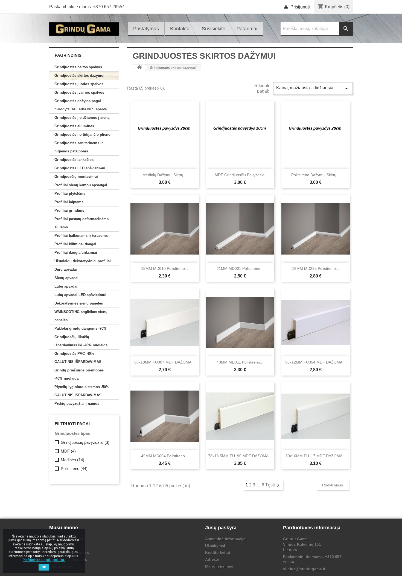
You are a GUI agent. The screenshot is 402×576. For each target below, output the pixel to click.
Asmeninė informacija (225, 539)
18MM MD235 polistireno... (315, 268)
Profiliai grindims (69, 210)
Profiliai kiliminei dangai (75, 244)
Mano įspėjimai (219, 566)
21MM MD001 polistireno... (240, 268)
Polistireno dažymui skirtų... (315, 175)
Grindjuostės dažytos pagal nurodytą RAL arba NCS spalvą (80, 105)
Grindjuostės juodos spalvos (78, 84)
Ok (44, 567)
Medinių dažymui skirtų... (164, 175)
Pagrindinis (68, 55)
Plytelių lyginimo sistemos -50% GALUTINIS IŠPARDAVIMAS (81, 391)
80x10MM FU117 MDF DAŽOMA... (316, 456)
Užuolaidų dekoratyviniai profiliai (82, 261)
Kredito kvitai (217, 552)
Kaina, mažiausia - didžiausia (313, 88)
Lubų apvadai (65, 286)
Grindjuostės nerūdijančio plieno (82, 134)
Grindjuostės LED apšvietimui (79, 168)
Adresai (212, 559)
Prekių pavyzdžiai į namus (76, 403)
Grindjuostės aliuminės (74, 126)
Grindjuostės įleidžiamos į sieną (81, 118)
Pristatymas (146, 28)
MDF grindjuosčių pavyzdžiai (240, 175)
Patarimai (247, 28)
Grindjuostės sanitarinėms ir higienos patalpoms (78, 147)
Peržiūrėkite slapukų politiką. (44, 560)
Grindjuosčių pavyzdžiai (85, 442)
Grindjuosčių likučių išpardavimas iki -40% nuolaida (80, 341)
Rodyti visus (332, 485)
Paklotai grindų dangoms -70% (80, 328)
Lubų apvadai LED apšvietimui (80, 295)
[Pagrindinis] (139, 68)
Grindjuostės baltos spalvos (78, 67)
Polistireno (74, 468)
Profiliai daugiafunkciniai (75, 252)
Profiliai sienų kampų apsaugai (80, 185)
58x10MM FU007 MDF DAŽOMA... (164, 362)
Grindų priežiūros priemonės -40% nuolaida (79, 374)
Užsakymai (215, 545)
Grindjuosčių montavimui (76, 177)
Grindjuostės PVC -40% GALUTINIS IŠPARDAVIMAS (77, 357)
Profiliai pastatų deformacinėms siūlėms (81, 223)
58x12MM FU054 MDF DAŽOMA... (315, 362)
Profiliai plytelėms (69, 193)
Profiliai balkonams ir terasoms (81, 236)
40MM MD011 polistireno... (240, 362)
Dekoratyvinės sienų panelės (78, 303)
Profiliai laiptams (68, 202)
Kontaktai (180, 28)
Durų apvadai (65, 269)
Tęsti (273, 485)
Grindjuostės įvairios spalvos (79, 92)
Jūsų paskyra (221, 527)
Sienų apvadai (66, 278)
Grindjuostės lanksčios (74, 160)
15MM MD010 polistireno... (164, 268)
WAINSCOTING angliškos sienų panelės (80, 316)
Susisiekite (213, 28)
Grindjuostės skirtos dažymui (79, 75)
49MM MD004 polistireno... (164, 456)
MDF (68, 451)
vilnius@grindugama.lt (304, 569)
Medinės (72, 459)
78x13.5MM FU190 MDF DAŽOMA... (240, 456)
